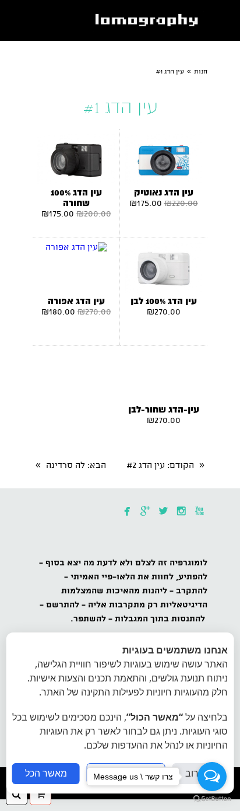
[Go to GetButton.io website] (212, 799)
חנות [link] (200, 72)
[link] (149, 20)
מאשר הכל (46, 773)
